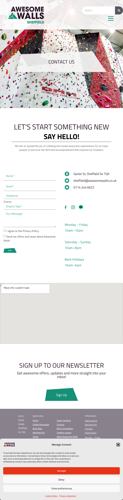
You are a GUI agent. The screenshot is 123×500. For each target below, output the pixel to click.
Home (35, 420)
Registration (90, 432)
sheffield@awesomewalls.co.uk (95, 180)
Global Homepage (41, 424)
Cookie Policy (51, 496)
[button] (118, 444)
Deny (61, 479)
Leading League (64, 432)
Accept (61, 470)
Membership (39, 432)
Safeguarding (91, 420)
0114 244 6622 (84, 187)
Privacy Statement (67, 496)
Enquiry (8, 202)
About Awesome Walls (67, 436)
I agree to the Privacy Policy (22, 231)
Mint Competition (65, 428)
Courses (60, 424)
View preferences (61, 488)
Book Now (37, 428)
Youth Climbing (64, 420)
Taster (36, 436)
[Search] (119, 10)
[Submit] (10, 250)
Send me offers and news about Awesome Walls (30, 238)
